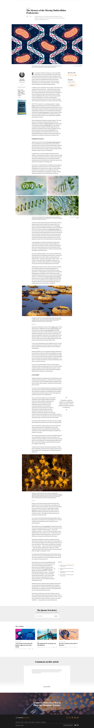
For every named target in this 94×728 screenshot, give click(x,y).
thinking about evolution (54, 229)
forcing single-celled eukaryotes (53, 142)
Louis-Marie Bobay (49, 330)
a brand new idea (46, 125)
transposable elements (48, 568)
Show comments (47, 686)
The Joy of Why (62, 641)
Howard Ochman (54, 328)
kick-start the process (44, 112)
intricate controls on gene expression (53, 276)
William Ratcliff (48, 123)
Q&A (38, 641)
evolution (28, 8)
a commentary (47, 526)
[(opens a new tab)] (22, 107)
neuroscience (18, 641)
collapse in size (54, 327)
